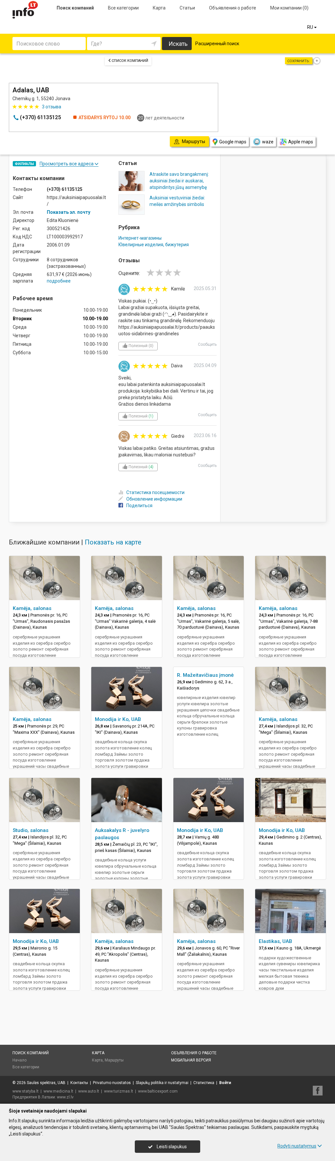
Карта (159, 7)
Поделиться (139, 505)
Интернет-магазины (140, 238)
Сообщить (207, 344)
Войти (225, 1082)
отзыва (51, 106)
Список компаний (130, 61)
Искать (177, 43)
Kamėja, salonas (32, 608)
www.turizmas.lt (118, 1091)
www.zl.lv (65, 1097)
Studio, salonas (30, 830)
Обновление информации (154, 499)
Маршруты (114, 1060)
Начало (19, 1060)
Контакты (79, 1082)
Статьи (187, 7)
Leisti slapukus (171, 1146)
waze (267, 141)
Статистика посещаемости (155, 492)
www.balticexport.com (158, 1091)
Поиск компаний (75, 7)
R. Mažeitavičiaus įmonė (205, 675)
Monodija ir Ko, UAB (118, 719)
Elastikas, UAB (275, 941)
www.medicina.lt (58, 1091)
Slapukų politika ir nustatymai (162, 1082)
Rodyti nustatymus (296, 1146)
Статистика (203, 1082)
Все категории (123, 7)
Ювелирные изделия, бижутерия (153, 244)
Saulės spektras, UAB (46, 1082)
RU (310, 27)
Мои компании (289, 7)
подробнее (59, 281)
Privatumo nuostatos (112, 1082)
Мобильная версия (191, 1060)
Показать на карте (113, 542)
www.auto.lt (88, 1091)
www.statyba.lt (25, 1091)
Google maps (232, 141)
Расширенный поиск (217, 43)
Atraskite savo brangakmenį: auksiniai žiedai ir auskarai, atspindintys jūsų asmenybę (179, 181)
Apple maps (300, 141)
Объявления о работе (232, 7)
